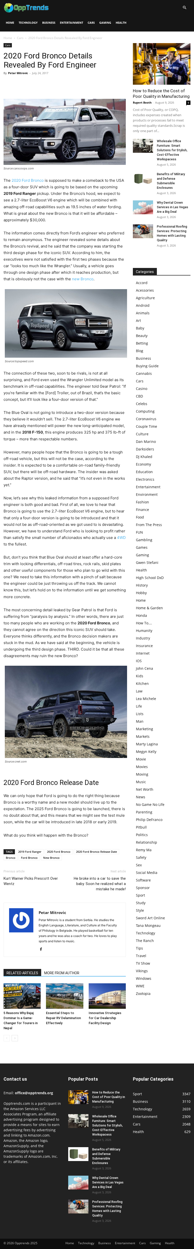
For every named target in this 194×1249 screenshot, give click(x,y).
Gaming (105, 22)
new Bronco (82, 279)
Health (121, 22)
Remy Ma (144, 849)
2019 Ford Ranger (29, 852)
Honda (141, 615)
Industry (143, 638)
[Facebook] (9, 84)
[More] (55, 84)
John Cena (144, 668)
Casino (141, 388)
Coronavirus (146, 418)
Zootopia (143, 993)
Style (140, 910)
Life (139, 706)
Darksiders (145, 449)
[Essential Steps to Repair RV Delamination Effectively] (64, 996)
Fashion (142, 502)
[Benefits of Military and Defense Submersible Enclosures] (143, 179)
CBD (139, 396)
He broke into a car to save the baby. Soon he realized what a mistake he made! (100, 883)
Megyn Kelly (146, 751)
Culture (142, 434)
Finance (142, 509)
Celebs (141, 403)
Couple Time (146, 426)
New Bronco (51, 858)
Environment (147, 494)
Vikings (142, 970)
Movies (142, 766)
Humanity (144, 630)
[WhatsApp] (43, 84)
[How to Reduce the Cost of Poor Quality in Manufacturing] (161, 64)
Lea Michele (146, 698)
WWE (140, 986)
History (142, 585)
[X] (20, 84)
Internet (143, 653)
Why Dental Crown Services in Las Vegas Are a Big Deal (172, 207)
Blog (139, 350)
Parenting (144, 812)
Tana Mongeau (148, 925)
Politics (142, 834)
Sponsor (143, 887)
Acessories (145, 290)
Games (142, 547)
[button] (184, 7)
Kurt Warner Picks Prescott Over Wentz (31, 881)
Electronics (145, 479)
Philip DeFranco (149, 819)
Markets (143, 736)
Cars (91, 22)
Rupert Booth (142, 102)
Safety (141, 857)
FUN (139, 532)
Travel (141, 955)
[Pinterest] (32, 84)
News (140, 797)
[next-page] (15, 1038)
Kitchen (142, 683)
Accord (142, 282)
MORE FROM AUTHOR (61, 973)
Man (139, 721)
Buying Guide (147, 365)
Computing (145, 411)
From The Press (149, 524)
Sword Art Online (150, 918)
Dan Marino (146, 441)
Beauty (142, 335)
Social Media (146, 872)
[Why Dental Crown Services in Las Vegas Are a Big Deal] (143, 207)
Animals (143, 313)
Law (139, 691)
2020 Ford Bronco (28, 180)
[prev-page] (7, 1038)
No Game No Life (150, 804)
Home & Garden (149, 607)
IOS (139, 660)
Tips (139, 948)
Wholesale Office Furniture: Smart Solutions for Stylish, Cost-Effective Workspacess (172, 150)
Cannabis (144, 373)
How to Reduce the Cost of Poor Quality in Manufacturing (108, 1097)
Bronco (10, 858)
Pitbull (141, 827)
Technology (28, 22)
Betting (142, 343)
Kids (139, 676)
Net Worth (144, 789)
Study (141, 902)
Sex (139, 865)
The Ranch (145, 940)
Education (144, 471)
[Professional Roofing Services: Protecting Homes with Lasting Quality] (143, 231)
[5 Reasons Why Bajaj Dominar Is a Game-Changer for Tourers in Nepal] (22, 996)
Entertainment (71, 22)
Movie (141, 759)
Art (138, 320)
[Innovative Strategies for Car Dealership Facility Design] (107, 996)
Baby (140, 328)
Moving (142, 774)
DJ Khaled (144, 456)
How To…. (144, 623)
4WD (121, 537)
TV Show (143, 963)
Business (48, 22)
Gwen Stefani (147, 562)
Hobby (141, 592)
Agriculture (145, 297)
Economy (143, 464)
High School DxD (150, 577)
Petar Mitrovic (18, 73)
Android (143, 305)
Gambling (144, 539)
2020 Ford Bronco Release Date (96, 852)
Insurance (144, 645)
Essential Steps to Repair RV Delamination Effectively (63, 1018)
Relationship (146, 842)
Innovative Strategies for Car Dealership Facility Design (105, 1018)
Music (141, 781)
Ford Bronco (29, 858)
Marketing (144, 728)
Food (140, 517)
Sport (140, 895)
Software (143, 880)
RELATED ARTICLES (22, 973)
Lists (139, 713)
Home (10, 22)
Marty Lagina (147, 744)
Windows (143, 978)
